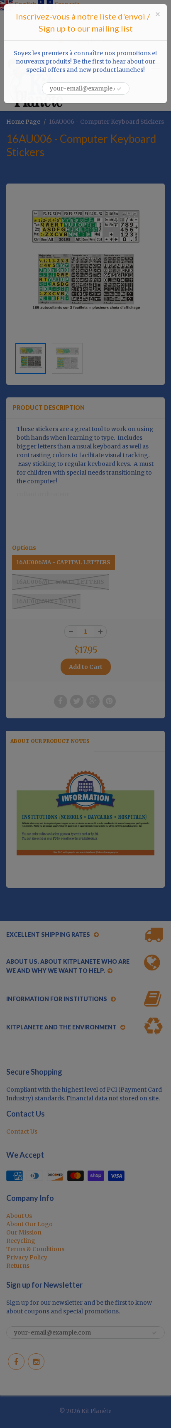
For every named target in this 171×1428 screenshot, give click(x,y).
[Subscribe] (119, 89)
